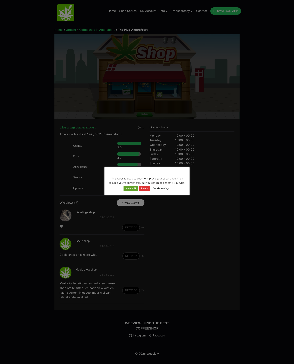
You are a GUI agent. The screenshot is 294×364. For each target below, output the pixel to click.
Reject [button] (144, 188)
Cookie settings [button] (161, 188)
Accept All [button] (131, 188)
